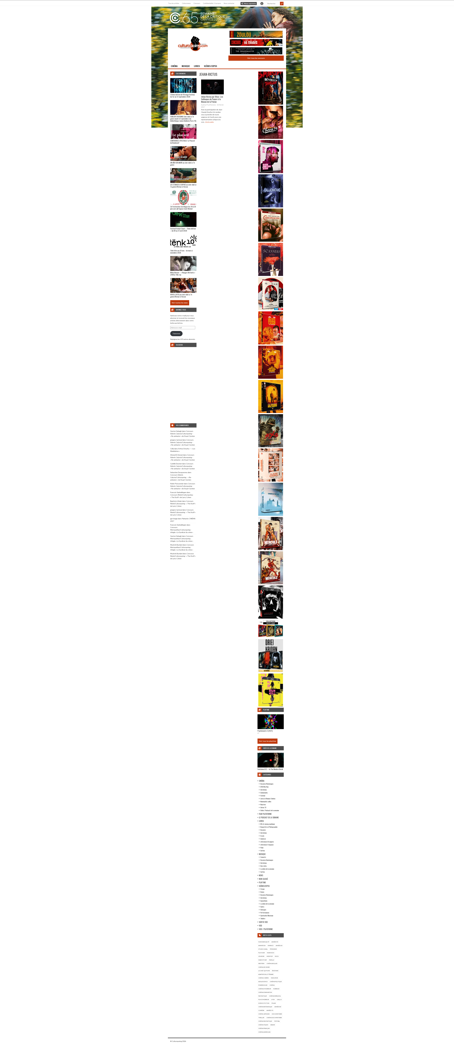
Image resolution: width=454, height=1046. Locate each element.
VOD (260, 925)
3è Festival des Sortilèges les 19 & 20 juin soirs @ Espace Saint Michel (183, 207)
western (261, 963)
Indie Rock (270, 952)
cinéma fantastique (265, 1021)
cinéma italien (263, 1025)
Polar (262, 847)
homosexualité (263, 942)
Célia (172, 449)
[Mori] (270, 618)
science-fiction (263, 1003)
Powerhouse (262, 985)
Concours (197, 3)
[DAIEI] (270, 672)
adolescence (263, 981)
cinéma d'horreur (264, 989)
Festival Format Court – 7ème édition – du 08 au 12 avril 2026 (183, 229)
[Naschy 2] (270, 378)
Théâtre (262, 918)
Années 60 (279, 945)
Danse (262, 892)
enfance (270, 945)
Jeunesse (263, 838)
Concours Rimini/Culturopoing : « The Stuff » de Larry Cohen (183, 503)
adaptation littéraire (265, 974)
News (261, 875)
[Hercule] (270, 584)
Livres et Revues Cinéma (267, 798)
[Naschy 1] (270, 344)
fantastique (262, 996)
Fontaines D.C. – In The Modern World (270, 769)
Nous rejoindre (250, 3)
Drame (272, 1025)
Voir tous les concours (256, 58)
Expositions (263, 900)
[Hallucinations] (270, 207)
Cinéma (174, 66)
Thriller (261, 1017)
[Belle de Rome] (270, 310)
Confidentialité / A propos (212, 3)
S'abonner (176, 334)
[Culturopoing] (192, 54)
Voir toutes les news (180, 303)
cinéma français (264, 1028)
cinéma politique (276, 981)
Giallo (279, 999)
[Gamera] (270, 447)
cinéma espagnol (275, 996)
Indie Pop (270, 956)
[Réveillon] (270, 104)
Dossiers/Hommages (266, 783)
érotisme (275, 970)
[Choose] (270, 138)
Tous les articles (173, 3)
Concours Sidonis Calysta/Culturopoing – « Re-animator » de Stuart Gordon (182, 433)
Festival (262, 795)
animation (262, 945)
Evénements (264, 792)
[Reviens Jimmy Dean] (270, 172)
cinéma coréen (263, 978)
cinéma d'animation (265, 992)
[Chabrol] (270, 481)
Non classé (263, 878)
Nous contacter (229, 3)
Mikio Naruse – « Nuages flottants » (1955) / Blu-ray (182, 273)
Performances (264, 912)
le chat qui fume (264, 970)
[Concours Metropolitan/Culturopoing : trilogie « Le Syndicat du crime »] (256, 51)
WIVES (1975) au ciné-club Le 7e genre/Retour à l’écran (181, 295)
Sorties (262, 850)
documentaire (277, 1014)
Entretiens (263, 789)
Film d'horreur (263, 999)
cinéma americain (264, 1032)
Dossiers (263, 830)
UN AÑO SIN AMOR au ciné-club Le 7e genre (182, 163)
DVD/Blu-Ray (264, 786)
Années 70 (269, 1010)
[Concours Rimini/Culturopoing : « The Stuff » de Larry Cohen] (256, 43)
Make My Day (262, 960)
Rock (277, 956)
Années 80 (277, 1006)
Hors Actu (263, 866)
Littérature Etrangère (267, 841)
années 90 (274, 942)
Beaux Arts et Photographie (268, 827)
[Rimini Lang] (270, 637)
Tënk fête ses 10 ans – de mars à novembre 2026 (181, 251)
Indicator (274, 978)
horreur (276, 989)
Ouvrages (263, 909)
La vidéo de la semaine (267, 869)
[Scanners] (270, 275)
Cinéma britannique (265, 1006)
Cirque (262, 889)
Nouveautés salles (265, 801)
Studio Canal (263, 949)
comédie (261, 1010)
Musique (186, 66)
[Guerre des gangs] (270, 412)
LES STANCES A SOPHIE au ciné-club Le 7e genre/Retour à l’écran (183, 185)
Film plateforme (265, 814)
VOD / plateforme (266, 929)
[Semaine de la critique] (227, 17)
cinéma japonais (264, 1014)
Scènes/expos (210, 66)
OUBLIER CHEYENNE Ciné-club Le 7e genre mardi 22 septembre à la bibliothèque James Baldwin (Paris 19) (183, 118)
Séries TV (263, 807)
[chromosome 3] (270, 241)
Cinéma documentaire (274, 1017)
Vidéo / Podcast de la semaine (269, 810)
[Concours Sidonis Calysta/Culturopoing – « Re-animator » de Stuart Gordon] (256, 34)
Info (261, 3)
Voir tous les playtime (267, 741)
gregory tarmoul (176, 440)
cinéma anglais (272, 963)
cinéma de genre (264, 967)
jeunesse (261, 956)
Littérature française (266, 844)
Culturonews (186, 3)
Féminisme (273, 949)
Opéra (262, 906)
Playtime (262, 882)
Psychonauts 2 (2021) (265, 730)
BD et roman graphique (267, 824)
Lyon (273, 999)
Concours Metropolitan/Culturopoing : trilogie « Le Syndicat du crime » (181, 529)
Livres (197, 66)
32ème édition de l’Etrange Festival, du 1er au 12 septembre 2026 (182, 95)
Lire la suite (209, 122)
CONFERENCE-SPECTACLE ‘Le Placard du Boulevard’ (182, 141)
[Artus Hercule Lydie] (270, 549)
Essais (262, 835)
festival (277, 1021)
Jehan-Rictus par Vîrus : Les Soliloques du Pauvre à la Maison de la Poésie (212, 99)
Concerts (263, 857)
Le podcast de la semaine (269, 817)
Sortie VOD (263, 922)
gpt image (174, 519)
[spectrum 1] (270, 706)
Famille (271, 960)
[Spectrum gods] (270, 515)
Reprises (263, 804)
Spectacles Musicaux (266, 915)
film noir (261, 952)
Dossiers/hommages (266, 860)
